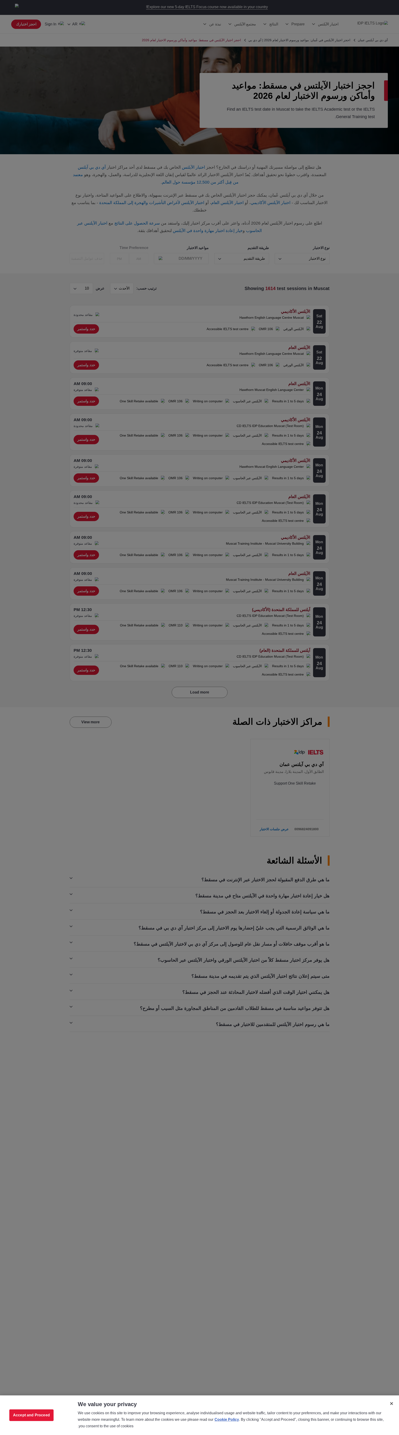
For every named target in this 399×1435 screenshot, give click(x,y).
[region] (199, 1415)
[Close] (391, 1403)
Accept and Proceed (31, 1415)
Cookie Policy (227, 1419)
